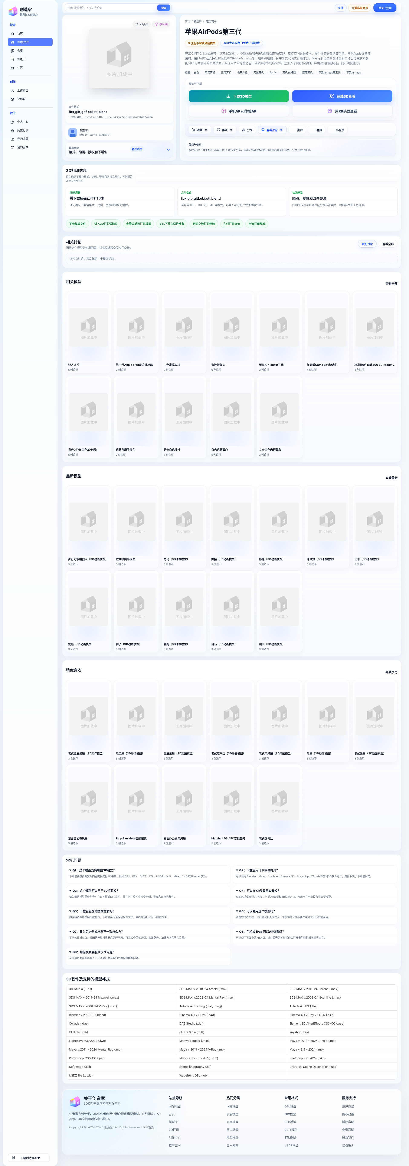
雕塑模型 (232, 1137)
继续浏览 (391, 672)
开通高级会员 (359, 8)
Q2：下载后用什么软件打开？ (259, 870)
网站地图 (175, 1106)
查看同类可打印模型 (138, 223)
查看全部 (388, 243)
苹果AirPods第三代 (329, 72)
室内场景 (232, 1129)
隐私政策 (348, 1114)
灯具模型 (232, 1122)
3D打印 (21, 59)
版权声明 (348, 1122)
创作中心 (175, 1137)
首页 (20, 33)
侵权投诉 (348, 1145)
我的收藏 (22, 138)
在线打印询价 (231, 223)
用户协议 (348, 1106)
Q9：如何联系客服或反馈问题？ (93, 952)
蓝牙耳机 (307, 72)
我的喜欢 (22, 147)
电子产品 (242, 72)
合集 (20, 50)
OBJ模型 (290, 1106)
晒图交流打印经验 (204, 223)
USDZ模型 (291, 1145)
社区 (20, 67)
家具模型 (232, 1106)
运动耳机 (226, 72)
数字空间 (175, 1145)
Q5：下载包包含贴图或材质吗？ (93, 911)
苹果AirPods (353, 72)
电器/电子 (211, 21)
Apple (273, 72)
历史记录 (22, 130)
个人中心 (22, 121)
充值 (340, 8)
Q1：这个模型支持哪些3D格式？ (94, 870)
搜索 (163, 8)
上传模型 (22, 90)
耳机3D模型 (289, 72)
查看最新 (391, 478)
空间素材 (232, 1145)
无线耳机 (258, 72)
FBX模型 (290, 1114)
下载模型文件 (77, 223)
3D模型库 (23, 42)
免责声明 (348, 1129)
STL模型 (290, 1137)
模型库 (198, 21)
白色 (196, 72)
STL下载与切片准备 (172, 223)
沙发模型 (232, 1114)
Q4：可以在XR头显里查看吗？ (260, 891)
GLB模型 (290, 1122)
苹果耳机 (210, 72)
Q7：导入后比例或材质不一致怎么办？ (98, 932)
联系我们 (348, 1137)
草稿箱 (21, 99)
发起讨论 (367, 243)
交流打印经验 (257, 223)
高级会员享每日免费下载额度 (242, 43)
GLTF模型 (291, 1129)
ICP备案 (148, 1127)
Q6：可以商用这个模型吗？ (257, 911)
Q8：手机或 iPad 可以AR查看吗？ (262, 932)
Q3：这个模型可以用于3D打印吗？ (96, 891)
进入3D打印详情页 (266, 176)
